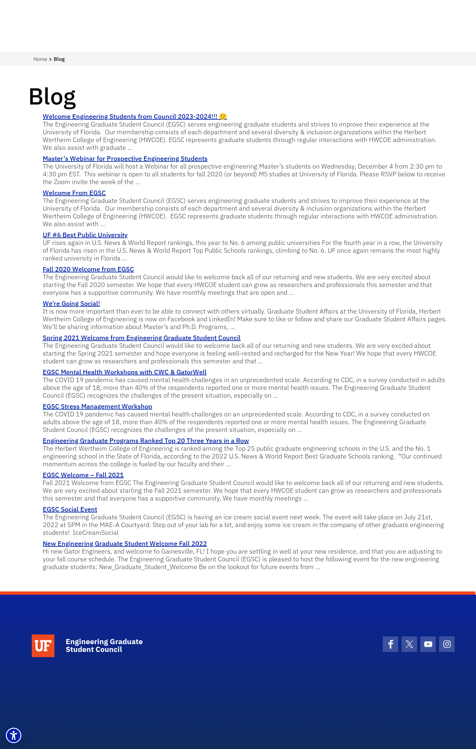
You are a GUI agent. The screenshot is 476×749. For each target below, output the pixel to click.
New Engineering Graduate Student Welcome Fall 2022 (125, 543)
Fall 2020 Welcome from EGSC (88, 269)
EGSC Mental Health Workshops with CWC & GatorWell (125, 372)
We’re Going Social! (71, 303)
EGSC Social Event (70, 509)
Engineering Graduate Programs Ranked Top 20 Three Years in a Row (146, 440)
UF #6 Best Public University (85, 234)
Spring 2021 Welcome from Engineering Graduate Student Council (142, 337)
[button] (13, 735)
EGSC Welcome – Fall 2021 (83, 474)
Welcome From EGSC (74, 192)
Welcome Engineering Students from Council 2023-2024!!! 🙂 (135, 116)
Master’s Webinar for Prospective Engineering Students (125, 158)
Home (40, 59)
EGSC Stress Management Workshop (97, 406)
